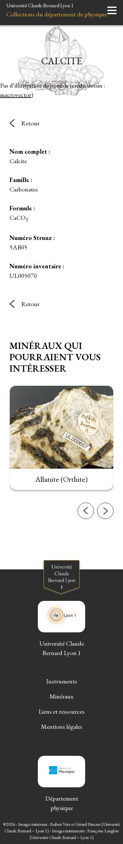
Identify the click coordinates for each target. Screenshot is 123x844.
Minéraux (61, 696)
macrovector (15, 95)
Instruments (61, 681)
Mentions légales (61, 726)
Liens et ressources (61, 711)
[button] (86, 511)
